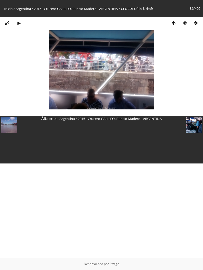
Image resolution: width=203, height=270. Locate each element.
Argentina (23, 8)
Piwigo (114, 264)
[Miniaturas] (173, 23)
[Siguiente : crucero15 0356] (195, 23)
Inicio (8, 8)
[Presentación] (19, 23)
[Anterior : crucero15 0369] (184, 23)
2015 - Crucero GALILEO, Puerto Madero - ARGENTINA (76, 8)
